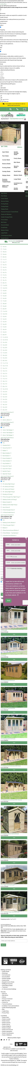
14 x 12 (5, 394)
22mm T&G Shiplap (8, 435)
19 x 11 (5, 384)
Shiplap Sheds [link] (6, 175)
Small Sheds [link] (17, 171)
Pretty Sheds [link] (17, 158)
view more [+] (4, 412)
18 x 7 (4, 277)
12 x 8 (5, 288)
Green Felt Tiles (7, 468)
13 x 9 (4, 316)
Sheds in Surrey (6, 1024)
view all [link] (19, 147)
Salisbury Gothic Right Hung (10, 504)
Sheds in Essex (6, 1020)
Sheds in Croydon (6, 1028)
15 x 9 (4, 321)
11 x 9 (5, 311)
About (25, 112)
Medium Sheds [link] (18, 175)
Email (8, 550)
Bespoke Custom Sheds (8, 982)
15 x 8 (4, 295)
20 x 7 (4, 283)
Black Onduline (7, 453)
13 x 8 (4, 290)
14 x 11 (5, 371)
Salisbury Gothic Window (9, 522)
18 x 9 (4, 329)
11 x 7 (4, 259)
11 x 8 (5, 285)
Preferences (8, 5)
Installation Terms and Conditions (10, 1005)
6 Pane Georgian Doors (9, 510)
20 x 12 (5, 409)
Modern (5, 527)
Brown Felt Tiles (7, 466)
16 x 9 (4, 324)
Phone (8, 562)
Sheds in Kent (5, 1017)
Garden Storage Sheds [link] (16, 153)
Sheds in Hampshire (7, 1031)
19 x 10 (5, 358)
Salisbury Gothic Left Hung (10, 499)
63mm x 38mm (7, 420)
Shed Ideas (19, 112)
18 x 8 (4, 303)
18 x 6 (4, 251)
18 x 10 (5, 355)
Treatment (5, 987)
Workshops (5, 973)
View (14, 634)
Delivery (23, 121)
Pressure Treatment (7, 998)
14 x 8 (4, 293)
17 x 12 (5, 402)
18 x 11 (5, 381)
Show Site (17, 119)
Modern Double (7, 502)
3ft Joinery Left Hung (8, 486)
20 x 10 (5, 360)
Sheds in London (6, 1019)
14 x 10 (5, 345)
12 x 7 (4, 262)
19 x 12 (5, 407)
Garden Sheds (5, 123)
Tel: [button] (5, 929)
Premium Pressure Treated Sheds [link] (6, 181)
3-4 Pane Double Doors (9, 512)
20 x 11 (5, 386)
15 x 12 (5, 396)
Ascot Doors (6, 507)
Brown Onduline (7, 458)
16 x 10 (5, 350)
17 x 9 (4, 327)
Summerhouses (6, 975)
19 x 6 (4, 254)
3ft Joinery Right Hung (9, 484)
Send (8, 600)
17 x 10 (5, 352)
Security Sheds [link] (16, 166)
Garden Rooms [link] (16, 188)
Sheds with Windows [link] (5, 186)
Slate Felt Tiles (7, 473)
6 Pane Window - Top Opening (10, 533)
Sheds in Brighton (6, 1026)
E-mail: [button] (19, 929)
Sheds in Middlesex (7, 1035)
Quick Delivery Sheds (7, 985)
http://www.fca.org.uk (20, 1062)
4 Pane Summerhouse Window (11, 530)
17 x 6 (4, 249)
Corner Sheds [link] (6, 160)
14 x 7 (4, 267)
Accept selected (4, 101)
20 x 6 (4, 257)
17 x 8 (4, 301)
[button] (17, 109)
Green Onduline (7, 461)
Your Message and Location (14, 568)
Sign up (3, 944)
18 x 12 (5, 404)
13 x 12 (5, 391)
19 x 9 (4, 332)
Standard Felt (6, 445)
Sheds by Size (5, 980)
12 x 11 (5, 365)
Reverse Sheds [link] (6, 163)
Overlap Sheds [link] (6, 171)
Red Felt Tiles (6, 471)
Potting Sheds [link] (6, 167)
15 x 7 (4, 270)
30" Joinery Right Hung (9, 491)
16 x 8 (4, 298)
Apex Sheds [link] (5, 152)
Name (8, 544)
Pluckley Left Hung (8, 494)
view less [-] (11, 412)
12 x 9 (5, 314)
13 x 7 (4, 264)
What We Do (23, 114)
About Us (4, 993)
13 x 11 (5, 368)
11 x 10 (5, 337)
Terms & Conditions (7, 1004)
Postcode (9, 556)
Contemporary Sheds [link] (18, 183)
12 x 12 (5, 389)
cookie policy (3, 4)
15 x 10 (5, 347)
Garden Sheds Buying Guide (9, 1007)
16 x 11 (5, 376)
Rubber (5, 450)
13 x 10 (5, 342)
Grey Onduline (7, 463)
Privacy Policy (5, 1012)
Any (4, 417)
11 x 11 (5, 363)
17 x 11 (5, 378)
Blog (3, 1009)
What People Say (22, 117)
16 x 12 (5, 399)
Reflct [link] (16, 1037)
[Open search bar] (10, 109)
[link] (24, 109)
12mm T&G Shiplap (8, 430)
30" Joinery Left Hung (8, 489)
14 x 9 (4, 319)
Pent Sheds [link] (5, 156)
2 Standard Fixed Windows (10, 535)
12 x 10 (5, 339)
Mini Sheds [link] (17, 162)
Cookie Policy (5, 1011)
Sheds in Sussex (6, 1022)
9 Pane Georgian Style (8, 525)
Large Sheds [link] (17, 179)
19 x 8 (4, 306)
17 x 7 (4, 275)
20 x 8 (4, 308)
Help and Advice (23, 115)
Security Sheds (6, 976)
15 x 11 (5, 373)
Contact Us (24, 119)
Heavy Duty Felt (7, 448)
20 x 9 (4, 334)
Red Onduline (7, 455)
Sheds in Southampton (8, 1033)
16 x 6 (4, 246)
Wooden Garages (6, 978)
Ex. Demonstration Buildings (9, 989)
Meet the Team (6, 1000)
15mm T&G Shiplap (8, 432)
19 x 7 (4, 280)
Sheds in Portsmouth (7, 1029)
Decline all (13, 5)
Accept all (2, 5)
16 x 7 (4, 272)
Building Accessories (7, 983)
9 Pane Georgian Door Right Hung (11, 497)
